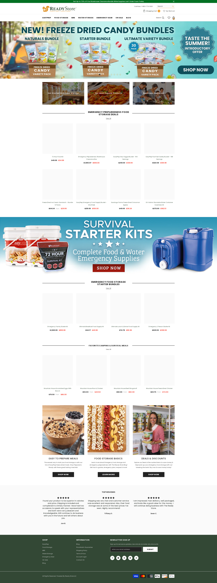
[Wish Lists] (168, 18)
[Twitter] (136, 558)
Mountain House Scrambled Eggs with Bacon (57, 389)
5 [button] (108, 74)
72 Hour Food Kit (57, 157)
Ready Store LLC (71, 576)
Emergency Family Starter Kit (57, 327)
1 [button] (96, 74)
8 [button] (117, 74)
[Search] (166, 6)
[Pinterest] (124, 558)
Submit (150, 549)
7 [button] (114, 74)
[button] (2, 50)
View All (108, 119)
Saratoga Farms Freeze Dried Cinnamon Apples (125, 204)
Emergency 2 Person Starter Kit (159, 327)
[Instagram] (118, 558)
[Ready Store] (108, 245)
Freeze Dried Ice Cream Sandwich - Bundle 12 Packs (57, 204)
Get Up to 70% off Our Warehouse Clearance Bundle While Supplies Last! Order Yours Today (108, 1)
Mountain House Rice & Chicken (91, 388)
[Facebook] (112, 558)
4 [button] (105, 74)
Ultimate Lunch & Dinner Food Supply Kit (125, 327)
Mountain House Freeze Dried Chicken (159, 388)
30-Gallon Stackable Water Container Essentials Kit (159, 204)
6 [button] (111, 74)
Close (174, 1)
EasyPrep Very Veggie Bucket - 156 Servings (125, 158)
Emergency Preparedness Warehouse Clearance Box (91, 158)
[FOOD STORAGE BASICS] (108, 430)
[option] (108, 50)
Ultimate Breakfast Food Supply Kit (91, 327)
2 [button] (99, 74)
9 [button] (120, 74)
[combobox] (164, 6)
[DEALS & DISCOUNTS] (154, 430)
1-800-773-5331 (147, 6)
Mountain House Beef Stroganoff (125, 388)
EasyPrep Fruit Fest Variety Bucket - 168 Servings (159, 158)
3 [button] (102, 74)
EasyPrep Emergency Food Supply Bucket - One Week (91, 204)
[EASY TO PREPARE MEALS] (63, 430)
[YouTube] (130, 558)
